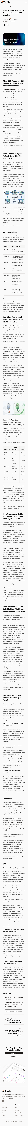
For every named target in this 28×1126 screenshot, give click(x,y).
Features (4, 1107)
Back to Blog (8, 6)
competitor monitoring (13, 548)
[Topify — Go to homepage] (6, 1091)
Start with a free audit (9, 856)
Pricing (4, 1110)
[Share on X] (7, 25)
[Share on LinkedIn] (4, 25)
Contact (17, 1110)
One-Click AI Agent (12, 326)
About (16, 1107)
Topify (5, 162)
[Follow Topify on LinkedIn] (3, 1101)
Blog (3, 1113)
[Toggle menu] (26, 2)
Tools (3, 1115)
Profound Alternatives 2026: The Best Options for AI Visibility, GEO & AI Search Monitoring (14, 1004)
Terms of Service (19, 1115)
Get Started (13, 1053)
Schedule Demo (14, 1056)
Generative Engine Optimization (11, 89)
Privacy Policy (18, 1113)
